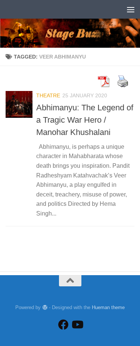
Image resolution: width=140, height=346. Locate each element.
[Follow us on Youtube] (77, 325)
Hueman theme (108, 307)
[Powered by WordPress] (44, 307)
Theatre (48, 95)
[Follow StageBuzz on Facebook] (63, 325)
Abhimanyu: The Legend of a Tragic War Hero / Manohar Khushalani (84, 120)
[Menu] (130, 9)
